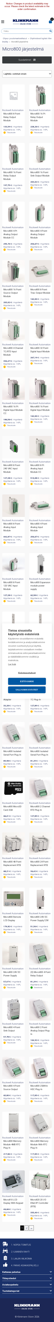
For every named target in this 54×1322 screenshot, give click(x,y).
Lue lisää (12, 664)
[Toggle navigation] (3, 22)
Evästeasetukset (27, 673)
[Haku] (51, 31)
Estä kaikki (27, 681)
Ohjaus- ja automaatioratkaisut (15, 38)
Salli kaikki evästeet (27, 690)
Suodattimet (24, 60)
